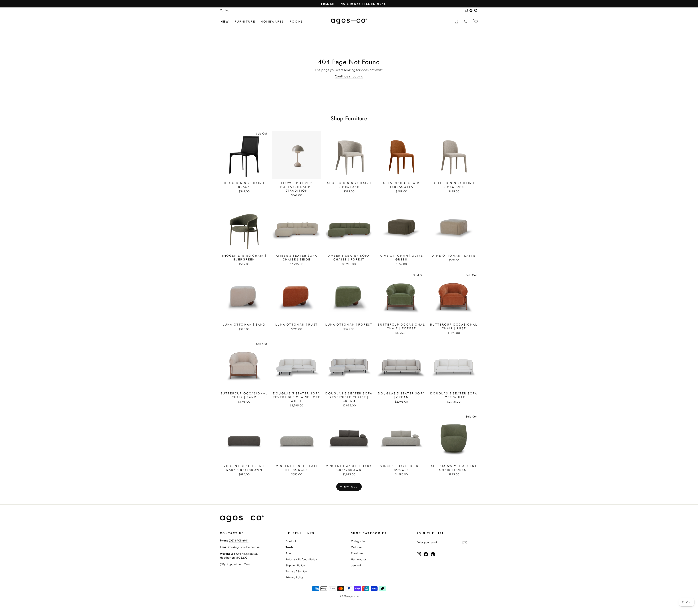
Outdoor (356, 547)
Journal (356, 565)
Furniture (245, 21)
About (290, 553)
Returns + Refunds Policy (301, 559)
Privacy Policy (295, 577)
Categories (358, 541)
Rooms (296, 21)
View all (349, 486)
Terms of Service (296, 571)
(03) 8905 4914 (238, 540)
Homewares (272, 21)
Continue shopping (349, 76)
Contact (225, 10)
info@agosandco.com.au (244, 547)
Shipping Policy (295, 565)
